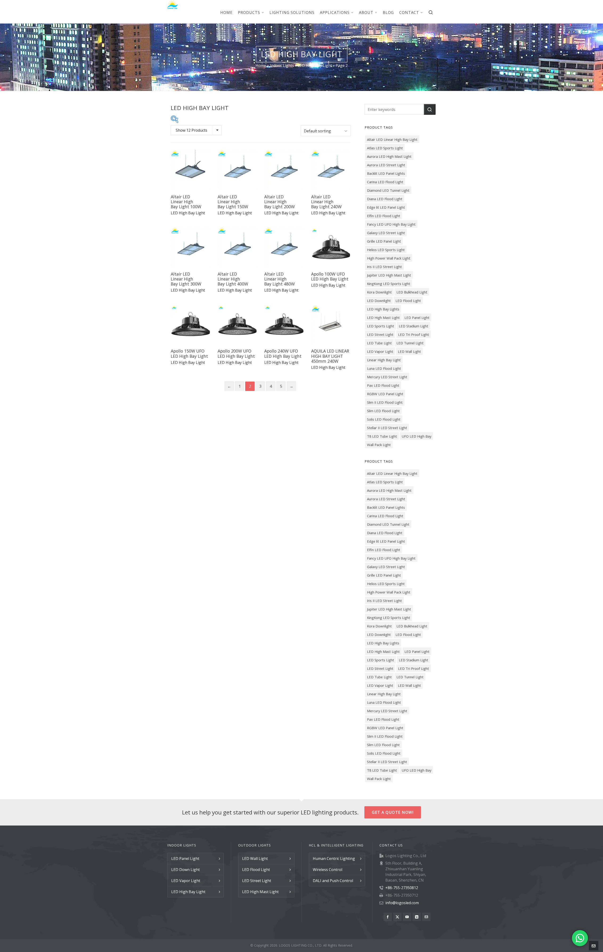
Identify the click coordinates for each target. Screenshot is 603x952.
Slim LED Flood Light (383, 410)
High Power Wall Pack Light (388, 258)
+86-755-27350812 (401, 887)
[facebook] (387, 917)
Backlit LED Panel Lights (386, 173)
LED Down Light (185, 869)
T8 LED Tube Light (382, 436)
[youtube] (407, 917)
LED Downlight (379, 300)
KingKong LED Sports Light (388, 283)
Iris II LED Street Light (384, 266)
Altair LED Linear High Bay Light (392, 139)
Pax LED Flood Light (383, 385)
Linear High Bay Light (384, 360)
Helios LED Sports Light (386, 249)
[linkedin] (416, 917)
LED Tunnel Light (410, 343)
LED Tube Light (379, 343)
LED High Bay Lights (383, 309)
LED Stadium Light (413, 326)
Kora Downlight (379, 292)
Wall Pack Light (379, 444)
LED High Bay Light (315, 65)
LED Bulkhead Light (411, 292)
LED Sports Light (380, 326)
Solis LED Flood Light (383, 419)
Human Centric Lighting (334, 858)
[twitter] (397, 917)
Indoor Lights (282, 65)
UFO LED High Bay (416, 436)
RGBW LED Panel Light (385, 393)
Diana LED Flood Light (384, 198)
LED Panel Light (416, 317)
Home (261, 65)
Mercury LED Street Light (387, 376)
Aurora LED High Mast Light (389, 156)
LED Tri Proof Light (413, 334)
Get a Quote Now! (392, 812)
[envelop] (426, 917)
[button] (430, 109)
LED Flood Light (408, 300)
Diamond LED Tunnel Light (388, 190)
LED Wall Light (409, 351)
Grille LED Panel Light (384, 241)
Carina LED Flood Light (385, 181)
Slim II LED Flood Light (385, 402)
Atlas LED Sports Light (385, 148)
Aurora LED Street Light (386, 165)
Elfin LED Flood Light (383, 215)
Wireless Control (327, 869)
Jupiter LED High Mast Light (389, 275)
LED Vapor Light (380, 351)
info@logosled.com (402, 902)
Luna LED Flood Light (384, 368)
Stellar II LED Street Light (387, 427)
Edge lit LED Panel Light (386, 207)
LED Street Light (380, 334)
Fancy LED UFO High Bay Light (391, 224)
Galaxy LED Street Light (386, 232)
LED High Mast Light (383, 317)
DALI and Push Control (333, 880)
